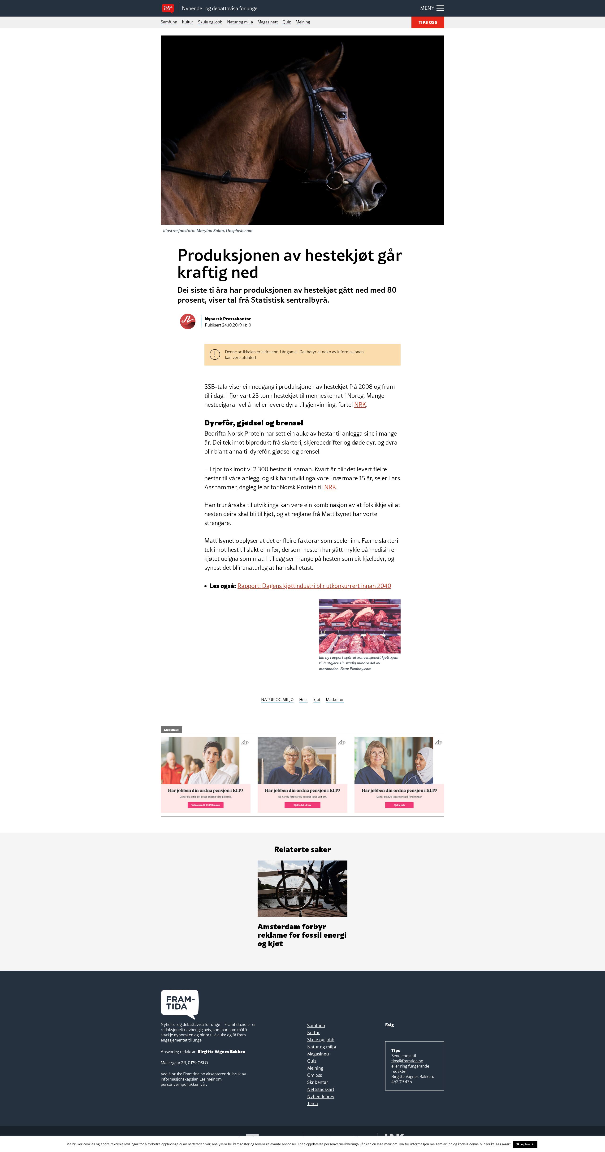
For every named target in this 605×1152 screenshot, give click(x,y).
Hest (303, 699)
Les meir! (503, 1143)
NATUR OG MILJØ (277, 699)
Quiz (286, 22)
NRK (360, 404)
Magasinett (268, 22)
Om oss (314, 1075)
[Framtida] (170, 8)
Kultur (187, 22)
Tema (312, 1103)
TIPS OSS (428, 22)
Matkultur (335, 699)
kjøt (316, 699)
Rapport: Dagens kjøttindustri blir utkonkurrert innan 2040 (314, 586)
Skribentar (317, 1082)
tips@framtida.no (407, 1061)
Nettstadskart (320, 1089)
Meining (303, 22)
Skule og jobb (210, 22)
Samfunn (169, 22)
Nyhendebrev (320, 1096)
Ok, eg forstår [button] (525, 1144)
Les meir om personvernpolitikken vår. (191, 1081)
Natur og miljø (240, 22)
